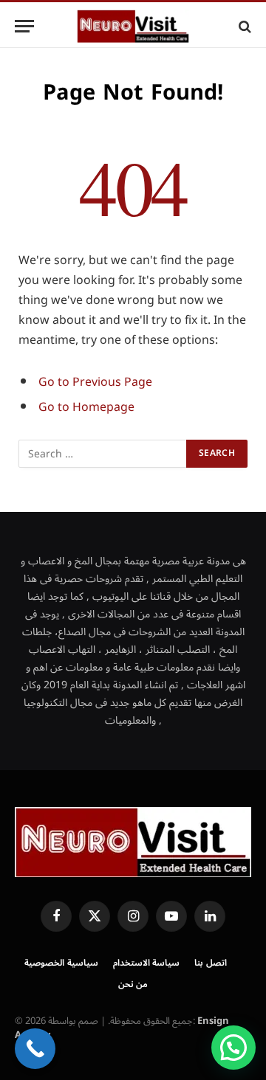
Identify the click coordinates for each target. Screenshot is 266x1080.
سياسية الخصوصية (61, 963)
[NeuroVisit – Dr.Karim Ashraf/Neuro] (133, 26)
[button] (233, 1047)
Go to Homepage (86, 407)
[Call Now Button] (35, 1048)
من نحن (133, 984)
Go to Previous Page (95, 382)
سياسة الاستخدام (146, 963)
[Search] (243, 26)
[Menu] (24, 26)
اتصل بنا (210, 963)
